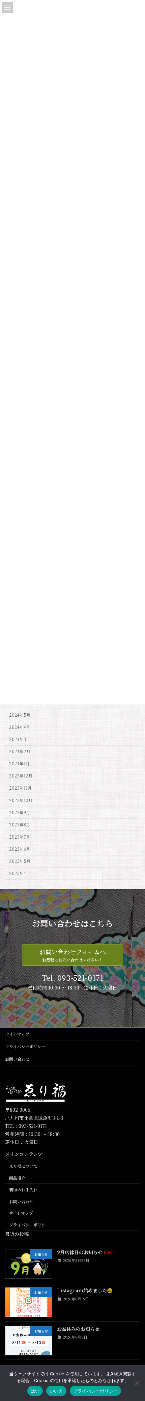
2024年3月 (19, 739)
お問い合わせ (17, 1059)
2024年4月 (19, 727)
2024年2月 (19, 751)
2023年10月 (20, 800)
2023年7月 (19, 837)
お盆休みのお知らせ (78, 1328)
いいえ (56, 1391)
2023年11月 (20, 788)
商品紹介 (17, 1178)
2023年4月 (19, 873)
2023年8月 (19, 825)
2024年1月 (19, 764)
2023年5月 (19, 861)
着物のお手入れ (23, 1189)
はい (35, 1391)
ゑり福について (23, 1166)
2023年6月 (19, 849)
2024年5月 (19, 715)
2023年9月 (19, 813)
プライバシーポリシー (25, 1046)
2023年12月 (20, 776)
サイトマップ (17, 1034)
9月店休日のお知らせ (86, 1252)
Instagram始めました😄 (85, 1290)
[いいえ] (136, 1383)
